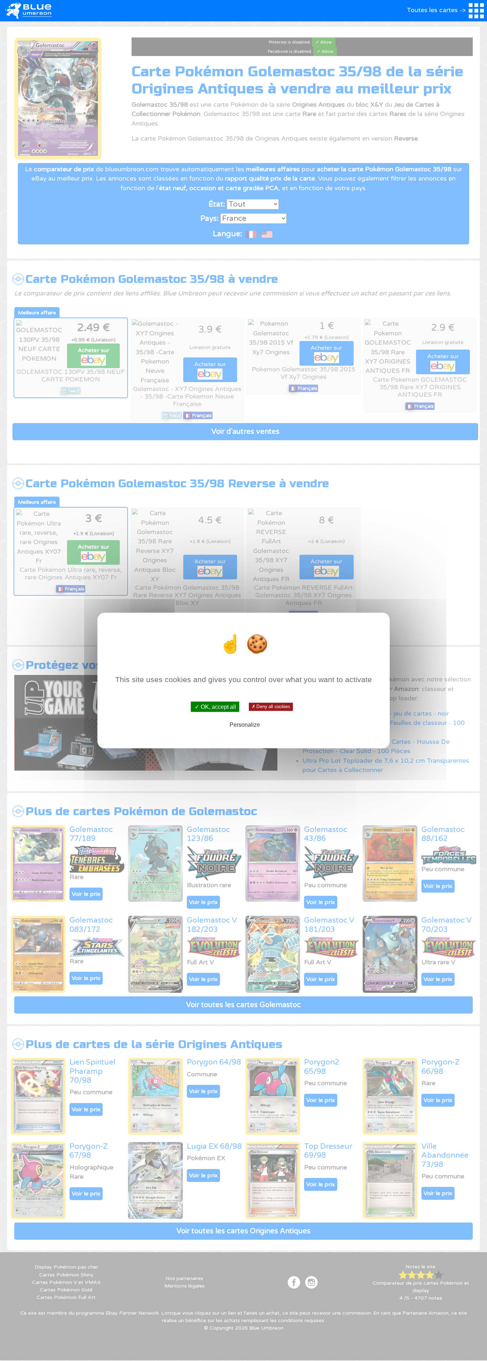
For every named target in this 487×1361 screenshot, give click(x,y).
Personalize (245, 725)
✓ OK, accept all (215, 707)
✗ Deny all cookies (271, 706)
